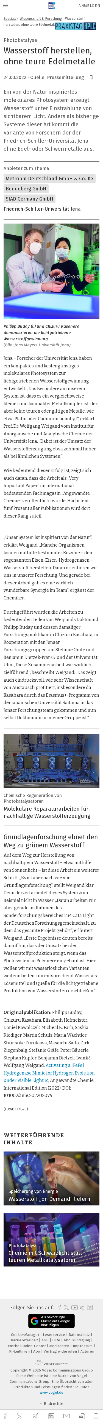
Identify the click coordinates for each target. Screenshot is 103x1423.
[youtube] (73, 1307)
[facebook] (6, 1416)
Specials (10, 18)
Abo (37, 1351)
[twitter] (20, 1416)
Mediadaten (59, 1346)
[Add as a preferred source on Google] (51, 1321)
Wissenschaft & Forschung (41, 18)
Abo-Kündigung (77, 1340)
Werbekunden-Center (27, 1346)
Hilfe (56, 1340)
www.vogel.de (51, 1392)
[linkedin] (52, 1416)
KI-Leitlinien (20, 1351)
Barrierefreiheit (25, 1340)
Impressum (83, 1346)
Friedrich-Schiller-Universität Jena (42, 209)
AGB (45, 1340)
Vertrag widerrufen (61, 1351)
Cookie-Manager (25, 1334)
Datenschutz (80, 1334)
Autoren (87, 1351)
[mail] (67, 1416)
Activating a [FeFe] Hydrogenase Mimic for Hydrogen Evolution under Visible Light (49, 1073)
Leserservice (54, 1334)
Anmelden (89, 5)
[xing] (36, 1416)
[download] (82, 1416)
